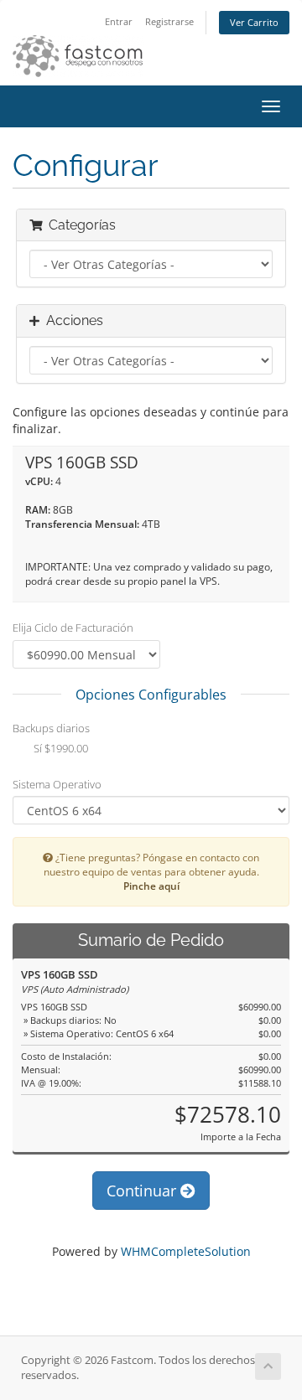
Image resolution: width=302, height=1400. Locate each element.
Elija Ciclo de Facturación (73, 627)
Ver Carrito (254, 22)
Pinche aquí (151, 885)
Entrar (119, 21)
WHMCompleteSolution (186, 1251)
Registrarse (169, 21)
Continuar (143, 1190)
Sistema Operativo (57, 784)
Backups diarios (51, 728)
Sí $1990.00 (59, 748)
